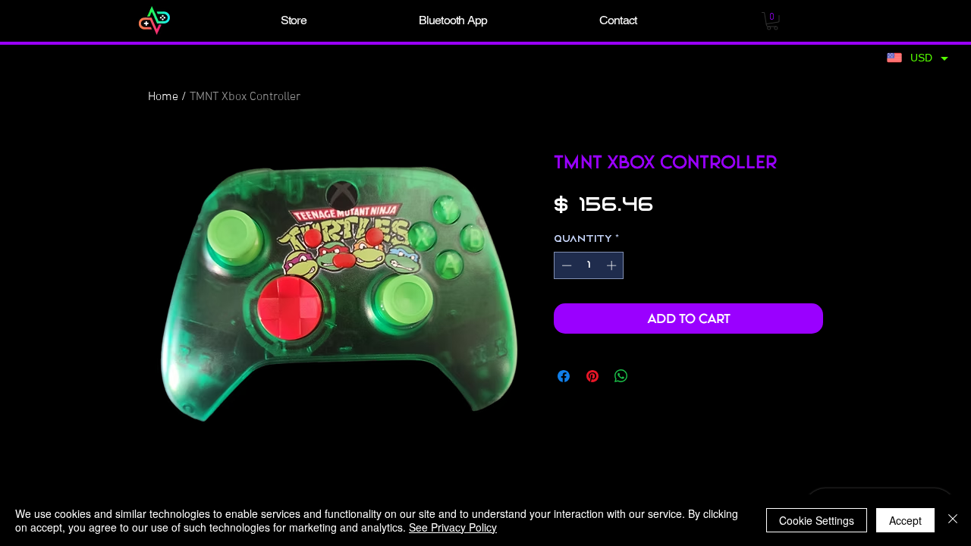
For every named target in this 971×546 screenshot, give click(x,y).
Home (163, 97)
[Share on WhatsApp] (621, 376)
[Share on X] (650, 376)
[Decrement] (565, 265)
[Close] (953, 520)
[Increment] (613, 265)
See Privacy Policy (453, 527)
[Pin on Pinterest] (592, 376)
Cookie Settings (816, 520)
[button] (294, 20)
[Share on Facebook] (564, 376)
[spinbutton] (589, 265)
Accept (905, 520)
